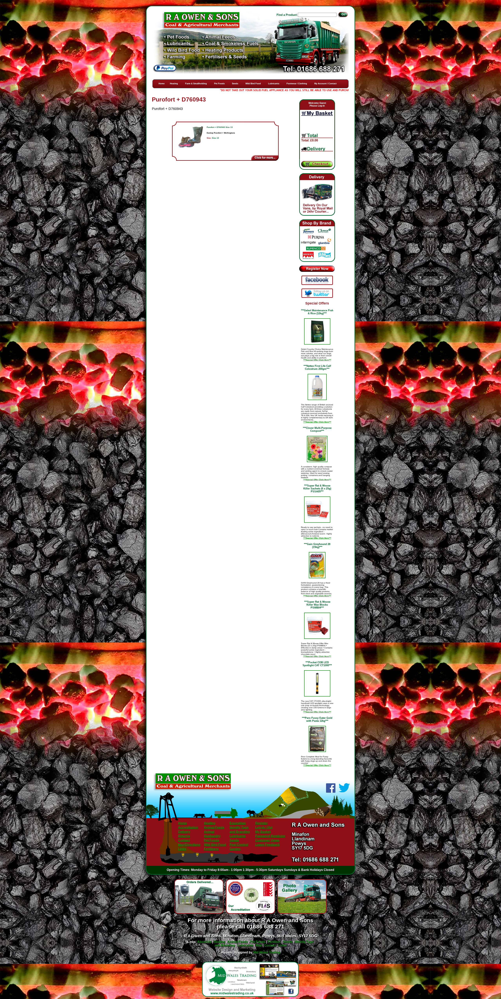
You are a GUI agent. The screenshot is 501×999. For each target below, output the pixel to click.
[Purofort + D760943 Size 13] (190, 140)
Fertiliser (274, 941)
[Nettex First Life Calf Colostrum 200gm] (317, 387)
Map (259, 945)
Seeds (235, 83)
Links (182, 849)
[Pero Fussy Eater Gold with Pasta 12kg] (317, 739)
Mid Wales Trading (266, 952)
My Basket (263, 831)
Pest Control (239, 844)
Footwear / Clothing (297, 83)
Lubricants (273, 83)
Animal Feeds (214, 827)
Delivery (184, 831)
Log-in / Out (263, 827)
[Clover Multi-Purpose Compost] (317, 449)
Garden (235, 849)
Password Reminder (270, 836)
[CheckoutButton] (317, 164)
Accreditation (188, 827)
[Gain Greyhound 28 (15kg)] (317, 565)
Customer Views (267, 840)
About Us (204, 941)
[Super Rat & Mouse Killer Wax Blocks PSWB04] (317, 626)
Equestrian (238, 823)
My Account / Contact (325, 83)
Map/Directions (189, 844)
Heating (174, 83)
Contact (184, 840)
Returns (184, 836)
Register (261, 823)
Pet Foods (219, 83)
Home (162, 83)
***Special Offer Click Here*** (317, 360)
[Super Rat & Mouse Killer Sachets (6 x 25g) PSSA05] (317, 509)
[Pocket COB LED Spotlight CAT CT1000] (317, 683)
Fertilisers (211, 849)
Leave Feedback (267, 844)
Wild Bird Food (253, 83)
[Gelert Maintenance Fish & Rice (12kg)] (317, 331)
